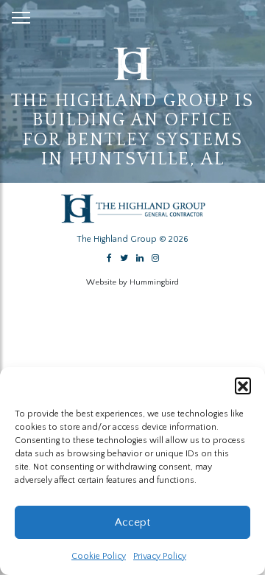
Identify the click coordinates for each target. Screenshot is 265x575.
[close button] (21, 15)
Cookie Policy (98, 556)
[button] (243, 385)
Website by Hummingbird (132, 282)
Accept (132, 522)
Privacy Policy (159, 556)
